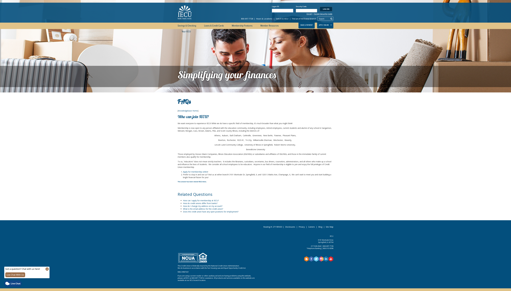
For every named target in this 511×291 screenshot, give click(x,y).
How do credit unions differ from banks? (200, 203)
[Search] (331, 18)
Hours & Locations (264, 18)
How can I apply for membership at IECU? (201, 200)
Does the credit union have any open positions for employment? (210, 211)
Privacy (302, 227)
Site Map (329, 227)
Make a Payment (306, 25)
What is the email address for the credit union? (203, 209)
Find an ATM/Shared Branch (304, 18)
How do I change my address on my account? (202, 206)
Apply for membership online (195, 172)
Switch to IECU (282, 18)
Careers (311, 227)
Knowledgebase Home (188, 110)
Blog (320, 227)
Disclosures (290, 227)
